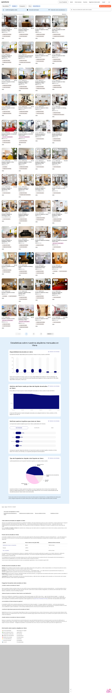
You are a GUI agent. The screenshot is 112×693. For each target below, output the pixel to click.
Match (71, 2)
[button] (104, 2)
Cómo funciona (78, 2)
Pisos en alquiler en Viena (40, 513)
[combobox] (90, 9)
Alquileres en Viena (54, 513)
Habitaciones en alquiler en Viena (26, 513)
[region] (90, 350)
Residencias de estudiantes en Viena (10, 514)
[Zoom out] (71, 691)
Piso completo (6, 550)
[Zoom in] (71, 689)
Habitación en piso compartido (9, 545)
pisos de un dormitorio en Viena (41, 598)
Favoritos (85, 2)
